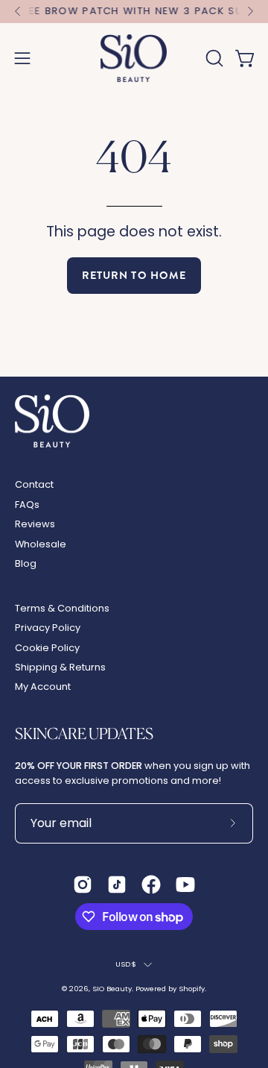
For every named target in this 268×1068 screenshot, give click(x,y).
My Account (43, 686)
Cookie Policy (47, 647)
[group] (134, 11)
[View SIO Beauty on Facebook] (151, 884)
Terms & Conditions (62, 608)
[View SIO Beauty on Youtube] (185, 884)
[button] (212, 58)
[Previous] (18, 11)
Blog (25, 563)
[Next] (250, 11)
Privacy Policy (47, 627)
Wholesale (40, 544)
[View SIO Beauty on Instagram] (82, 884)
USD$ (125, 964)
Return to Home (134, 275)
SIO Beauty (112, 988)
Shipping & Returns (60, 667)
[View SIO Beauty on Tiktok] (117, 884)
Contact (34, 484)
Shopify (192, 988)
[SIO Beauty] (134, 58)
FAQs (27, 504)
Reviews (35, 524)
